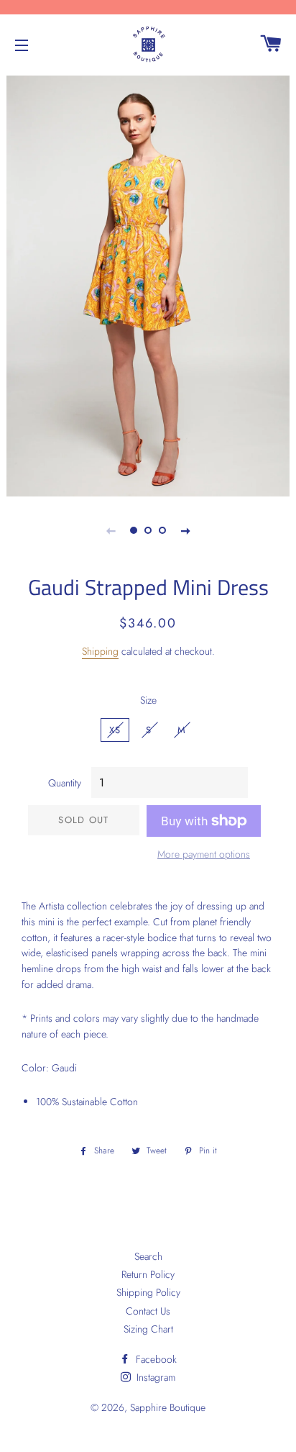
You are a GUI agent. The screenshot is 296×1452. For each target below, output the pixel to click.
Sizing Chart (148, 1329)
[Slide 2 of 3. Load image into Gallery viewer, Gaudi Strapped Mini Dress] (148, 530)
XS (115, 730)
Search (148, 1256)
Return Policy (148, 1274)
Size (148, 700)
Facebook (155, 1359)
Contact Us (148, 1311)
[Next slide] (185, 530)
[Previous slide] (110, 530)
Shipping (100, 651)
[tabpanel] (148, 284)
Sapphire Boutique (167, 1407)
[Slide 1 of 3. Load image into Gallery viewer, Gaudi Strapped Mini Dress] (133, 530)
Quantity (64, 783)
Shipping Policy (148, 1292)
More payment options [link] (203, 854)
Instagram (154, 1377)
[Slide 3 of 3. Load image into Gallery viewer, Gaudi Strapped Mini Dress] (162, 530)
